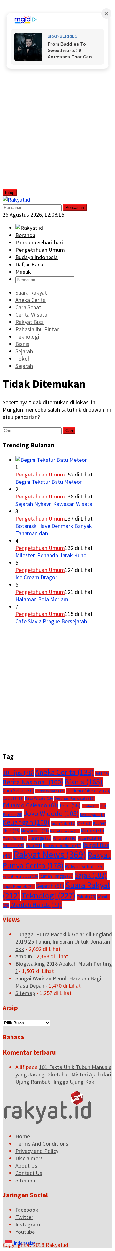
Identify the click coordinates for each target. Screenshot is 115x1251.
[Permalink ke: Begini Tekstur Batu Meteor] (51, 459)
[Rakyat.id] (16, 199)
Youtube (25, 1231)
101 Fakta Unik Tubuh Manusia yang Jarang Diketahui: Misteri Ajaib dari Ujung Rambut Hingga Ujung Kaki (63, 1074)
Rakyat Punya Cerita (57, 860)
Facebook (26, 1209)
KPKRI (84, 823)
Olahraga (39, 838)
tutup (9, 192)
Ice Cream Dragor (36, 577)
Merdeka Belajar (65, 831)
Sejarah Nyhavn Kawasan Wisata (53, 503)
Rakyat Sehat (84, 866)
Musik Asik (15, 838)
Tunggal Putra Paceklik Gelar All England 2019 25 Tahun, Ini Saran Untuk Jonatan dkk (63, 942)
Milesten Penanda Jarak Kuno (51, 555)
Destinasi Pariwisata (74, 798)
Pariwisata (64, 838)
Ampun (23, 956)
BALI (102, 773)
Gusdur (90, 806)
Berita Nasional (33, 782)
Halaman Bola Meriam (41, 599)
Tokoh (86, 897)
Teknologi (48, 895)
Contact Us (28, 1173)
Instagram (27, 1224)
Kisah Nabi (63, 823)
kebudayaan (92, 815)
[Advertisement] (50, 98)
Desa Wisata (39, 798)
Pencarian (74, 207)
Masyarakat (35, 831)
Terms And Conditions (41, 1143)
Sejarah (50, 885)
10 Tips (18, 772)
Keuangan (26, 822)
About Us (26, 1165)
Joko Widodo (51, 813)
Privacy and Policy (36, 1151)
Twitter (24, 1217)
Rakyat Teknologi (20, 876)
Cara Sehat (18, 791)
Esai (70, 805)
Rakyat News (49, 854)
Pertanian (13, 845)
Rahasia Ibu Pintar (62, 845)
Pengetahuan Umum (40, 474)
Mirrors (92, 831)
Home (22, 1136)
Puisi (34, 845)
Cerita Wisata (50, 791)
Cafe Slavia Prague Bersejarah (51, 621)
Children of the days (88, 791)
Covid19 (13, 798)
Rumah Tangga (56, 876)
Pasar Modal (90, 838)
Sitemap (25, 993)
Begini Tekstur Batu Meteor (48, 481)
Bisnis (84, 782)
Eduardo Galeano (30, 805)
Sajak (91, 875)
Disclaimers (29, 1158)
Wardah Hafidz (36, 905)
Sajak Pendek (19, 886)
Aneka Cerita (64, 772)
